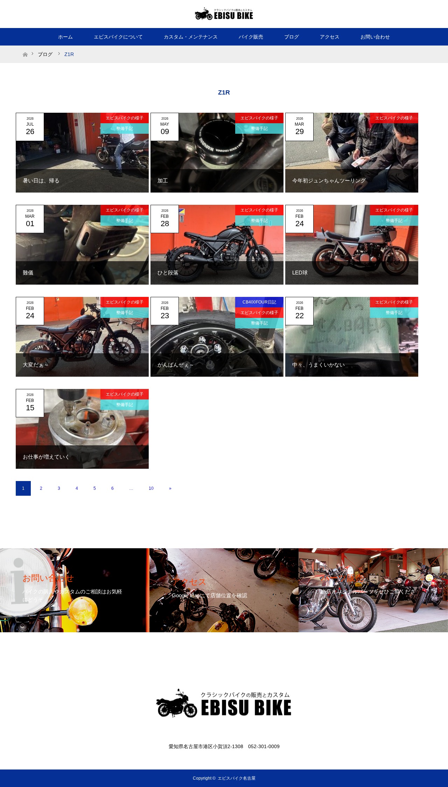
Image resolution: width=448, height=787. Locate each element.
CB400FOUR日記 (259, 302)
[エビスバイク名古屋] (224, 14)
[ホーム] (25, 48)
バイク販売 (251, 37)
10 (151, 488)
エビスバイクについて (118, 37)
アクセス (330, 37)
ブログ (291, 37)
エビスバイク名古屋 (236, 778)
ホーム (65, 37)
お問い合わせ (375, 37)
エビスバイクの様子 (125, 118)
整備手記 (124, 128)
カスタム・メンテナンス (191, 37)
